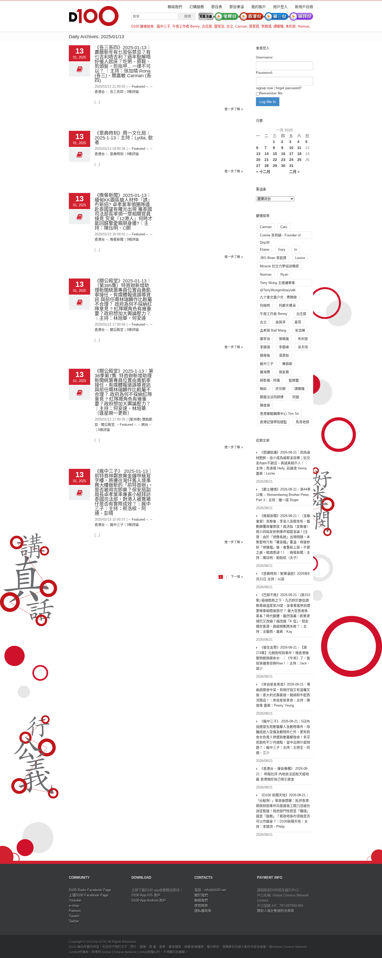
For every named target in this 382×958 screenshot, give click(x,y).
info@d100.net (215, 890)
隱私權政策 (202, 911)
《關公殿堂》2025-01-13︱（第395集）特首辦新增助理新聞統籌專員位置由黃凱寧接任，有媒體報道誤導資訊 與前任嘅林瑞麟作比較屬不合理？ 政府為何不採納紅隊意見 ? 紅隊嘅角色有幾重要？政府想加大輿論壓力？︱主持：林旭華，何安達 (123, 299)
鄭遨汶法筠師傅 (272, 397)
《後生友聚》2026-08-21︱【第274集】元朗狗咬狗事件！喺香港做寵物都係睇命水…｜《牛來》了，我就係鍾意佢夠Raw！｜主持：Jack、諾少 (283, 657)
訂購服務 (196, 7)
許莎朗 (280, 389)
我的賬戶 (258, 7)
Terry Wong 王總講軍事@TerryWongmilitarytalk (278, 283)
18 (299, 154)
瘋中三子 (163, 26)
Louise (300, 258)
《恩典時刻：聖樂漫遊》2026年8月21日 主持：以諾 (282, 576)
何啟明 (265, 305)
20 (258, 160)
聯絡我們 (175, 7)
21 (267, 160)
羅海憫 (265, 372)
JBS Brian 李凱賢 (273, 258)
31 (291, 166)
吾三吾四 (116, 92)
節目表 (216, 7)
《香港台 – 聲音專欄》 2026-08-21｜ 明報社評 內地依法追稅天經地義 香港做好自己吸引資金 (282, 774)
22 (275, 160)
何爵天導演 (287, 305)
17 (291, 154)
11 (299, 148)
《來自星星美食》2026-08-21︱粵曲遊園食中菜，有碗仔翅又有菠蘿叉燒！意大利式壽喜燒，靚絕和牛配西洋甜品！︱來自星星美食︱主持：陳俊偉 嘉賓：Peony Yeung (283, 694)
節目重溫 (236, 7)
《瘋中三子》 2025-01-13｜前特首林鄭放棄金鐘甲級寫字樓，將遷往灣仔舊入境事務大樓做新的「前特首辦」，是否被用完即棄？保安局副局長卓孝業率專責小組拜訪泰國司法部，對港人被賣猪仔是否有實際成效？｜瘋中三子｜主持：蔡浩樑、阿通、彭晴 (124, 492)
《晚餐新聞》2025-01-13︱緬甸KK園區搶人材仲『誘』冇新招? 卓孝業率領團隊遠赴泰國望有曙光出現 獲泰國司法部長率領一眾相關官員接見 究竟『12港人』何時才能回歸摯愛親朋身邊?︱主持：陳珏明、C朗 (124, 212)
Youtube (75, 900)
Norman (303, 26)
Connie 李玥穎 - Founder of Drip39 (280, 236)
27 (258, 166)
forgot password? (288, 88)
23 (283, 160)
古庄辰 (207, 26)
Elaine (264, 249)
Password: (264, 73)
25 (299, 160)
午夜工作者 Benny (186, 26)
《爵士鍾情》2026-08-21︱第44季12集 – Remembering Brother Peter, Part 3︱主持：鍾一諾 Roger (283, 494)
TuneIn (74, 916)
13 (258, 154)
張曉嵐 (284, 339)
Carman (241, 26)
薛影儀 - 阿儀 (270, 380)
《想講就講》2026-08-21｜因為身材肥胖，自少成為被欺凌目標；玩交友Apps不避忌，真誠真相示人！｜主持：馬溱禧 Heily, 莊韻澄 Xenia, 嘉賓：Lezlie (283, 462)
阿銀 (295, 397)
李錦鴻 (266, 26)
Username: (264, 57)
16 (283, 154)
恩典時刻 (116, 154)
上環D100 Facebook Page (88, 895)
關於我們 (201, 895)
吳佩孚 (280, 322)
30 (283, 166)
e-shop (74, 906)
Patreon (75, 911)
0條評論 (133, 92)
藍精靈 (294, 380)
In (295, 249)
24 (291, 160)
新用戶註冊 (304, 7)
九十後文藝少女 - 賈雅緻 (278, 297)
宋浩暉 (300, 330)
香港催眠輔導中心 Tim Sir (279, 414)
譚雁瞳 (278, 26)
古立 (229, 26)
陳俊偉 (265, 405)
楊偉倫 (265, 355)
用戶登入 (280, 7)
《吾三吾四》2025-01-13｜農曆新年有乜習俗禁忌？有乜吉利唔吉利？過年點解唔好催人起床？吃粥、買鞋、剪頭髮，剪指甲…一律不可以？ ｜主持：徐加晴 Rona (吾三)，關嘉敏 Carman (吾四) (123, 64)
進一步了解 (232, 109)
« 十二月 (263, 172)
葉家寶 (254, 26)
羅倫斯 (287, 364)
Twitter (74, 921)
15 (275, 154)
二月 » (294, 172)
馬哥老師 (302, 422)
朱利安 (291, 26)
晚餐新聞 (116, 239)
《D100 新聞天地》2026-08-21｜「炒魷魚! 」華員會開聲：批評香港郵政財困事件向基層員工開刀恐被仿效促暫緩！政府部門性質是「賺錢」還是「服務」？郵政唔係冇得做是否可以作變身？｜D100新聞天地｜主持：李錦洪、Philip (283, 810)
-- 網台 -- (144, 424)
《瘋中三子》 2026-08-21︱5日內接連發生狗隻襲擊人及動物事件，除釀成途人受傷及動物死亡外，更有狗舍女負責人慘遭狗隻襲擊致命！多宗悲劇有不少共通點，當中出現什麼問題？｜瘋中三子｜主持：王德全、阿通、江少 (283, 737)
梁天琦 (303, 347)
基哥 (297, 322)
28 (267, 166)
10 (291, 148)
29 (275, 166)
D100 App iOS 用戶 (146, 895)
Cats (283, 227)
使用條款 (201, 906)
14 (267, 154)
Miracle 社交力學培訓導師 (279, 266)
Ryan (284, 274)
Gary (281, 249)
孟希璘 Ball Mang (273, 330)
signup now (264, 88)
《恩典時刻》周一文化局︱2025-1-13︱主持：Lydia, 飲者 (124, 138)
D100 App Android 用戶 (148, 900)
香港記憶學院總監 (273, 422)
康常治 (219, 26)
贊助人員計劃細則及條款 (275, 911)
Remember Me (270, 93)
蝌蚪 (263, 389)
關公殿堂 (116, 330)
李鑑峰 (284, 347)
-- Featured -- (138, 86)
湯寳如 (284, 355)
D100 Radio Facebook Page (90, 890)
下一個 (235, 577)
